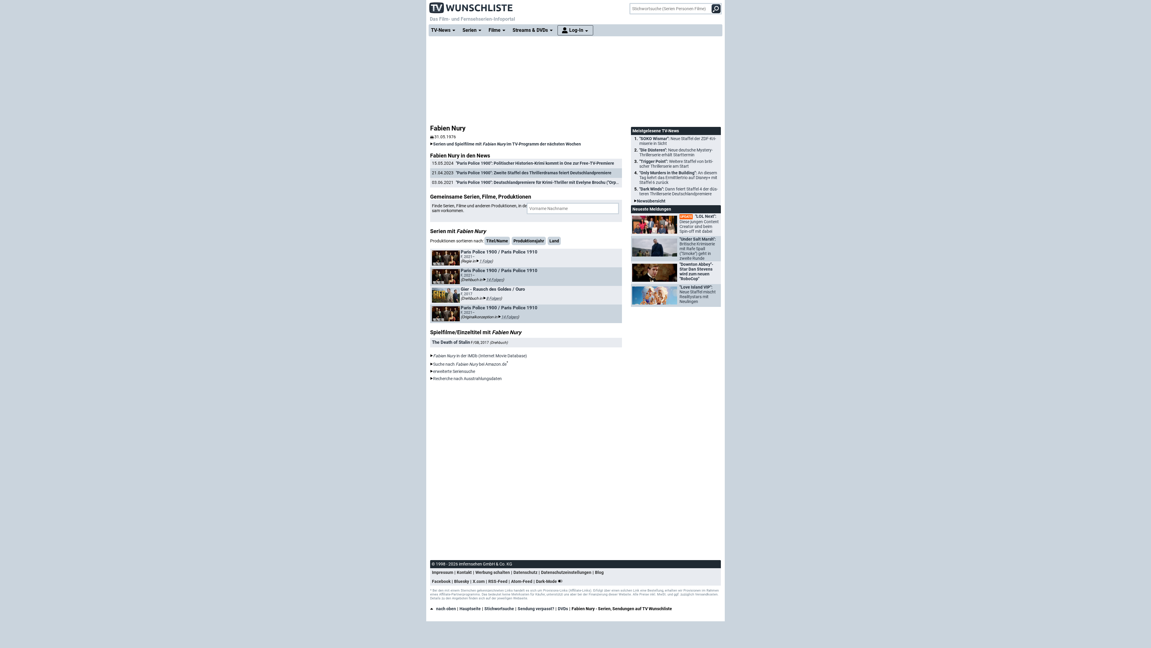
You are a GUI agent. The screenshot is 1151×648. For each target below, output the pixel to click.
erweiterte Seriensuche (454, 371)
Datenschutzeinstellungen (566, 572)
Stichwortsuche (499, 608)
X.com (479, 581)
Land (554, 240)
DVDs (563, 608)
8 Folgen (493, 298)
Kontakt (464, 572)
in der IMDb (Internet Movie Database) (480, 355)
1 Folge (485, 261)
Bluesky (461, 581)
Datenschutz (525, 572)
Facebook (441, 581)
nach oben (446, 608)
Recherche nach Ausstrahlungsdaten (467, 378)
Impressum (442, 572)
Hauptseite (470, 608)
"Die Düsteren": (676, 152)
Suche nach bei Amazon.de (470, 364)
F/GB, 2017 (489, 342)
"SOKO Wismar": (677, 141)
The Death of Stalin (451, 342)
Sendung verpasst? (536, 608)
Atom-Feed (521, 581)
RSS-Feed (497, 581)
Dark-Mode (547, 581)
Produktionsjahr (528, 240)
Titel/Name (497, 240)
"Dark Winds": (678, 191)
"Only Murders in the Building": (678, 177)
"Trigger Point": (676, 164)
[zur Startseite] (471, 6)
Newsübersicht (651, 201)
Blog (599, 572)
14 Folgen (494, 280)
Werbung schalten (492, 572)
